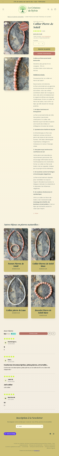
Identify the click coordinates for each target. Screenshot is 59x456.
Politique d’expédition (50, 446)
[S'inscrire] (41, 426)
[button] (3, 9)
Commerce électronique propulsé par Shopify (40, 443)
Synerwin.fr (37, 450)
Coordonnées (25, 446)
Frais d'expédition (46, 36)
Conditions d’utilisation (49, 445)
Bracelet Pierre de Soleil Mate (43, 311)
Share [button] (36, 213)
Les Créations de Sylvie (23, 443)
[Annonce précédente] (3, 1)
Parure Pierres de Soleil (16, 264)
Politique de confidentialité (35, 445)
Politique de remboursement (36, 446)
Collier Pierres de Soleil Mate (43, 264)
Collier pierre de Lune (16, 310)
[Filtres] (49, 333)
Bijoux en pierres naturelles (16, 17)
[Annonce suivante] (56, 1)
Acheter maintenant (44, 53)
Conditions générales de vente (12, 446)
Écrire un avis (33, 333)
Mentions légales (51, 448)
